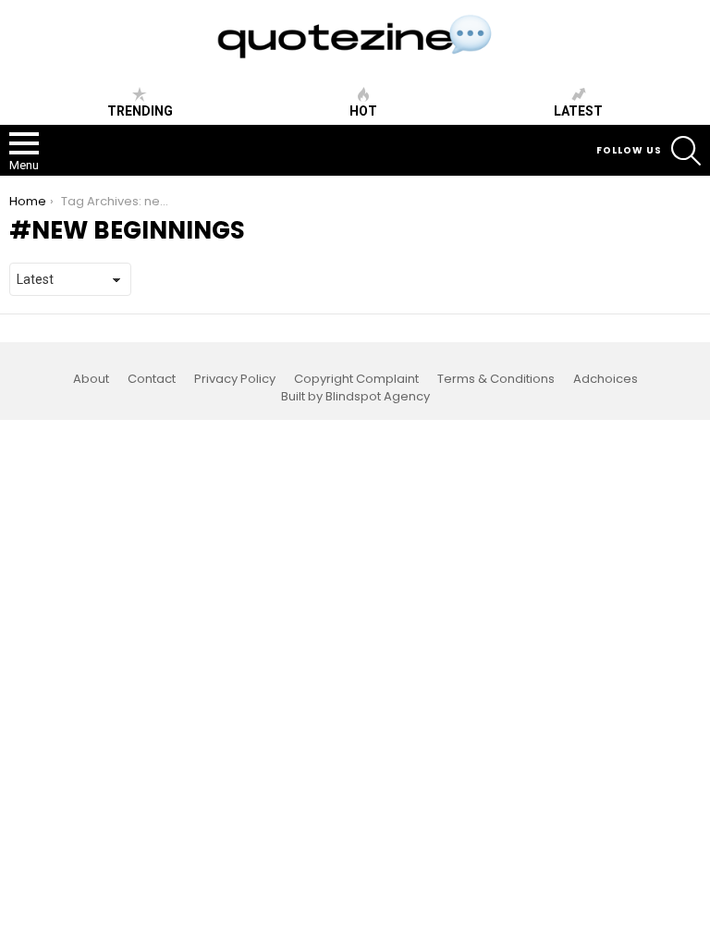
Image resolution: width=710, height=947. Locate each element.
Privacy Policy (234, 379)
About (91, 379)
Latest (578, 111)
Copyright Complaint (356, 379)
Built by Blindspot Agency (355, 396)
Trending (140, 111)
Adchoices (605, 379)
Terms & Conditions (496, 379)
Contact (152, 379)
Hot (363, 111)
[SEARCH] (686, 151)
